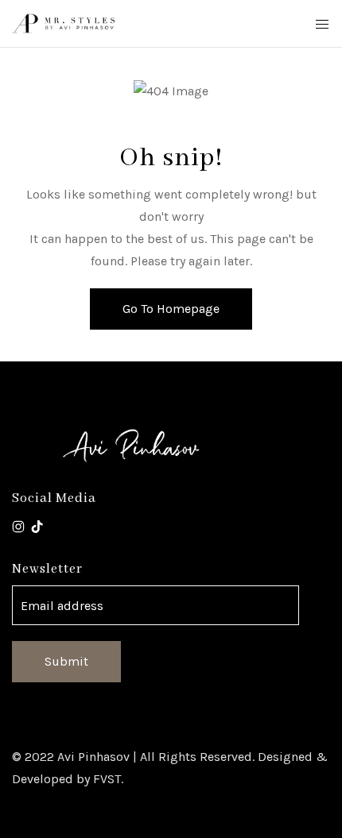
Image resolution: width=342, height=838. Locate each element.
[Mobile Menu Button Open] (322, 25)
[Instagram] (18, 526)
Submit (66, 661)
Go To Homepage (171, 308)
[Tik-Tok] (37, 526)
